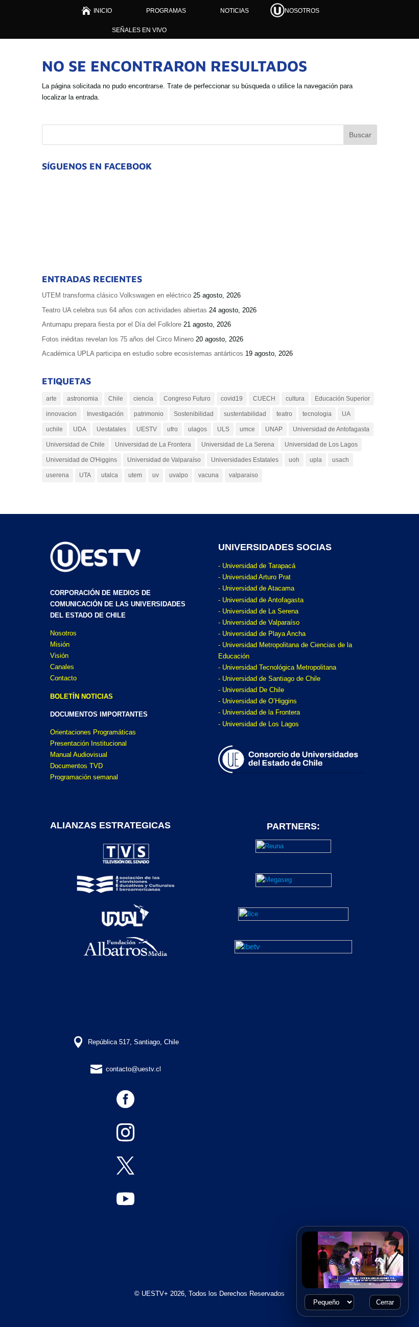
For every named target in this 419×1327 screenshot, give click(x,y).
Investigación (105, 413)
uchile (54, 429)
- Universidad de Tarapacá (256, 566)
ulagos (197, 429)
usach (340, 459)
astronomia (82, 398)
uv (155, 475)
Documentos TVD (76, 766)
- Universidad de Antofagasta (261, 600)
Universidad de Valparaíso (164, 459)
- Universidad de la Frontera (259, 712)
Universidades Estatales (244, 459)
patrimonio (149, 413)
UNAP (274, 429)
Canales (62, 667)
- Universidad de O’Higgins (257, 701)
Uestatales (111, 429)
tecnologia (317, 413)
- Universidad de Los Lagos (258, 724)
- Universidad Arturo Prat (254, 577)
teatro (284, 413)
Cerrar (385, 1302)
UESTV (146, 429)
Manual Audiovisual (78, 754)
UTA (85, 475)
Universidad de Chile (75, 444)
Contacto (63, 678)
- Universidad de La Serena (258, 611)
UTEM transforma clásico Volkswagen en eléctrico (116, 295)
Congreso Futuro (187, 398)
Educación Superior (342, 398)
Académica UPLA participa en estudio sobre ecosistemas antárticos (142, 353)
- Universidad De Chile (251, 690)
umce (247, 429)
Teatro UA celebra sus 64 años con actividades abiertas (124, 310)
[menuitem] (97, 10)
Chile (115, 398)
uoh (294, 459)
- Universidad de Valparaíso (258, 622)
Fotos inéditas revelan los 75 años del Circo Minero (118, 339)
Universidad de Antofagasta (331, 429)
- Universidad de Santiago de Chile (269, 678)
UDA (79, 429)
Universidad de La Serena (237, 444)
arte (51, 398)
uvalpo (178, 475)
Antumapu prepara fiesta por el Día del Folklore (111, 324)
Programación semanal (84, 777)
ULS (223, 429)
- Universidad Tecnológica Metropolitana (277, 667)
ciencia (143, 398)
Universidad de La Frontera (153, 444)
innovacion (61, 413)
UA (346, 413)
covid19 (232, 398)
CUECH (264, 398)
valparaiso (243, 475)
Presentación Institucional (88, 743)
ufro (172, 429)
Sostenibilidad (194, 413)
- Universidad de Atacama (256, 588)
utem (135, 475)
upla (316, 459)
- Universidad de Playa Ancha (262, 633)
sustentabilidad (245, 413)
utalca (109, 475)
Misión (59, 644)
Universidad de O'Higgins (81, 459)
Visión (59, 655)
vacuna (208, 475)
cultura (295, 398)
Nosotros (63, 633)
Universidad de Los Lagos (321, 444)
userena (57, 475)
